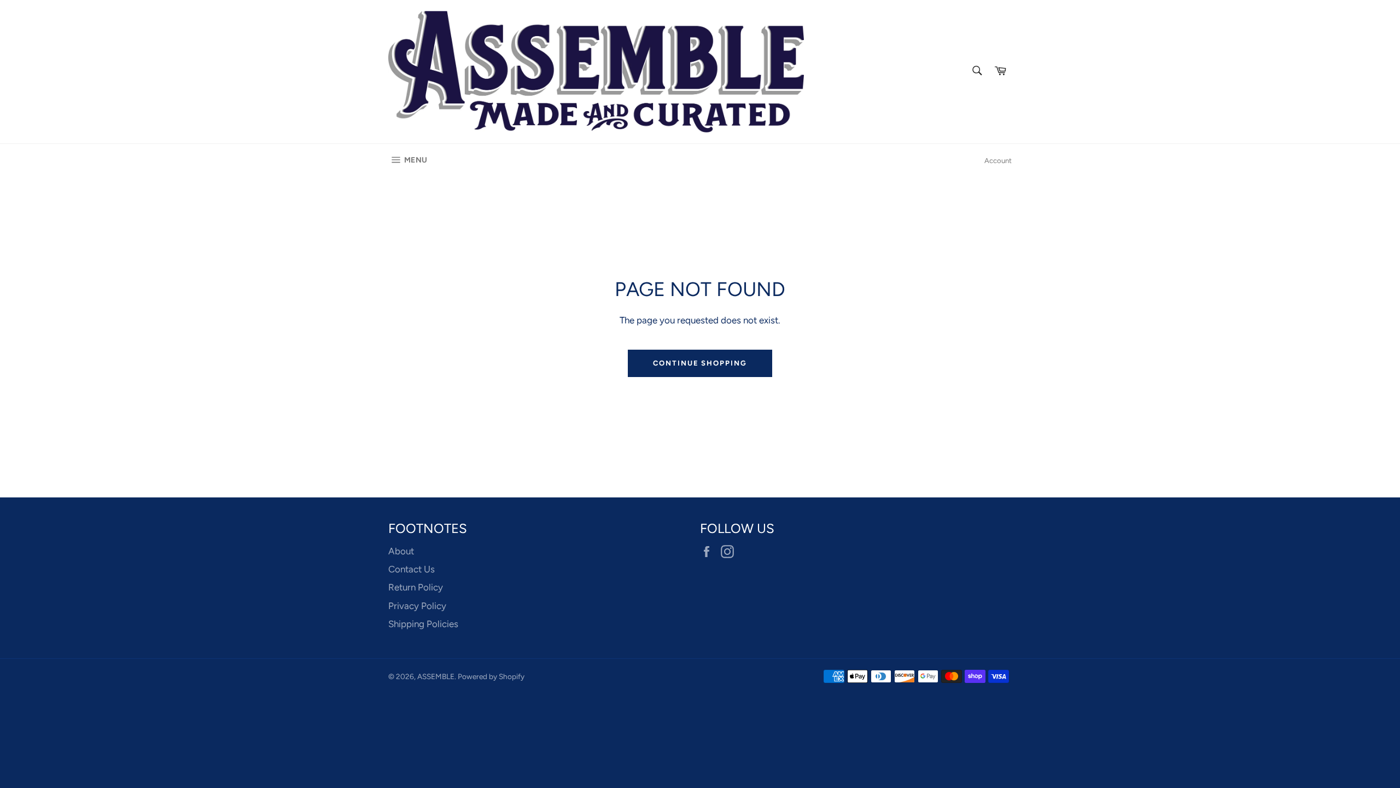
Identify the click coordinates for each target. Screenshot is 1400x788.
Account (998, 161)
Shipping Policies (423, 623)
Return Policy (415, 587)
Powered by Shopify (491, 676)
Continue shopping (700, 363)
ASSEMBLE (435, 676)
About (401, 551)
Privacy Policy (417, 605)
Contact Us (411, 569)
